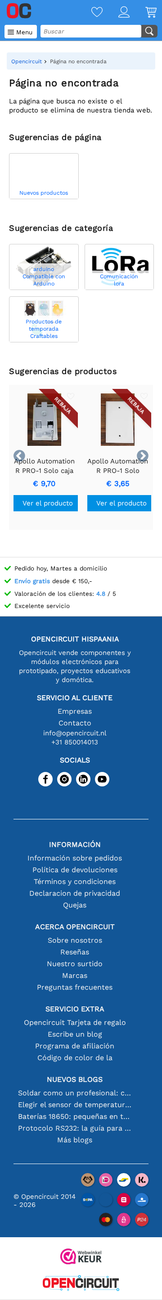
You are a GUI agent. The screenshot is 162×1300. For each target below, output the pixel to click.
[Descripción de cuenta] (116, 12)
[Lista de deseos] (89, 12)
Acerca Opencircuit (75, 926)
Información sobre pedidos (74, 858)
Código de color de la (74, 1057)
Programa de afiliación (74, 1046)
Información (75, 844)
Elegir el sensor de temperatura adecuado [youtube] (74, 1104)
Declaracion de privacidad (74, 893)
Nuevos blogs (75, 1079)
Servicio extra (74, 1009)
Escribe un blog (75, 1034)
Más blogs (74, 1140)
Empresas (75, 711)
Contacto (74, 723)
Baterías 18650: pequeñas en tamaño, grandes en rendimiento (74, 1116)
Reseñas (74, 952)
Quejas (74, 905)
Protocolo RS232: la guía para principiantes (74, 1128)
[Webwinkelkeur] (81, 1257)
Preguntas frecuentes (74, 987)
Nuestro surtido (75, 963)
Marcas (74, 975)
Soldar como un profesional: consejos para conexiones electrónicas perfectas (74, 1093)
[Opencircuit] (81, 1284)
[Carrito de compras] (143, 12)
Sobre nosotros (75, 940)
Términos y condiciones (75, 881)
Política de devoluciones (74, 869)
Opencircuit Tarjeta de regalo (75, 1022)
